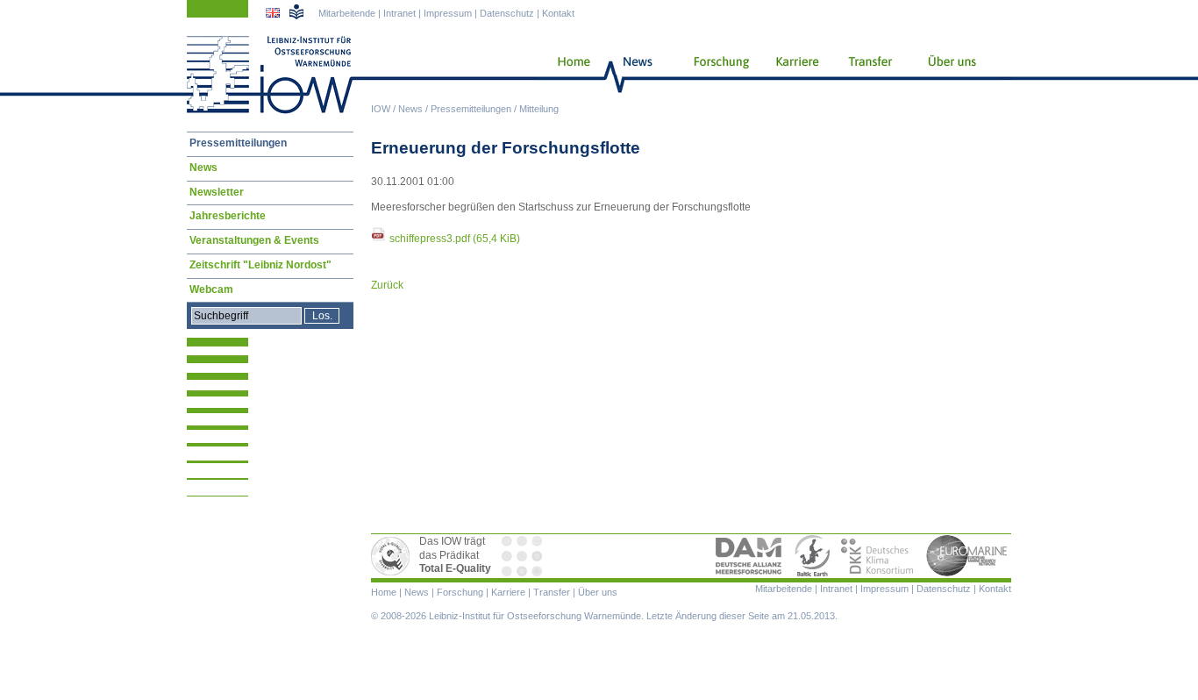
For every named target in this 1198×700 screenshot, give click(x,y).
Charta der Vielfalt (524, 556)
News (410, 109)
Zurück (387, 285)
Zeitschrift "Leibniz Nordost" (260, 265)
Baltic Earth (812, 556)
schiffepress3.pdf (454, 238)
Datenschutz (507, 13)
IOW (380, 109)
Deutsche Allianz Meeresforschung (749, 556)
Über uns (953, 74)
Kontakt (558, 13)
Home (567, 74)
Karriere (792, 74)
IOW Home (270, 74)
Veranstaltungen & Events (254, 240)
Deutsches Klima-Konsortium (878, 556)
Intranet (399, 13)
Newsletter (216, 192)
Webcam (211, 289)
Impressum (448, 13)
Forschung (715, 74)
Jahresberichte (227, 216)
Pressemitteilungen (471, 109)
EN (274, 15)
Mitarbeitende (346, 13)
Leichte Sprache (296, 11)
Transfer (868, 74)
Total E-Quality (393, 556)
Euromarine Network (967, 556)
